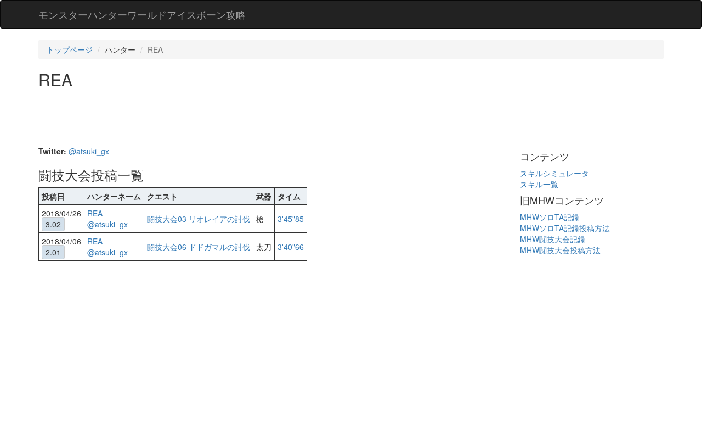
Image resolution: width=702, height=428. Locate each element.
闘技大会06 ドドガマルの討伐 (198, 246)
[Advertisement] (238, 118)
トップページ (70, 49)
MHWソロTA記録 (549, 217)
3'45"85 (291, 218)
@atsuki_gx (89, 151)
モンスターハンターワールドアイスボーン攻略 (142, 14)
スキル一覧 (539, 184)
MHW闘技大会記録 (552, 239)
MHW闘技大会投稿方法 (560, 249)
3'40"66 (291, 246)
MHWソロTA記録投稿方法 (565, 228)
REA (95, 213)
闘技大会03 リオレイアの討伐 (198, 218)
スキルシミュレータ (554, 173)
